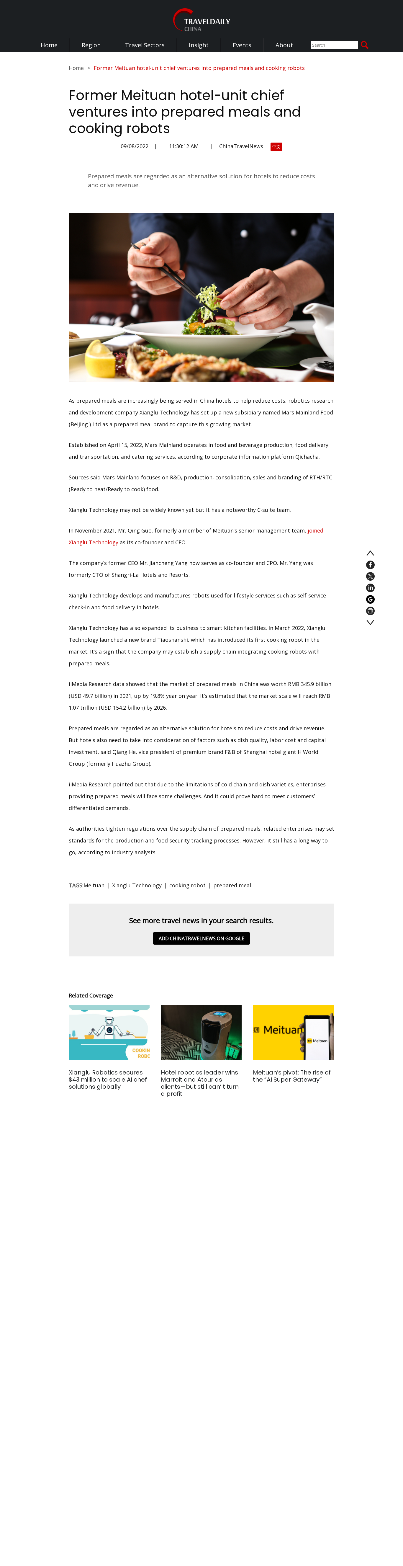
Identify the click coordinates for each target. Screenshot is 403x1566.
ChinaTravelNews (241, 146)
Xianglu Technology (137, 885)
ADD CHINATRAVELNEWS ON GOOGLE (201, 938)
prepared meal (232, 885)
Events (242, 45)
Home (49, 45)
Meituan (93, 885)
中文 (276, 146)
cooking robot (187, 885)
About (284, 45)
